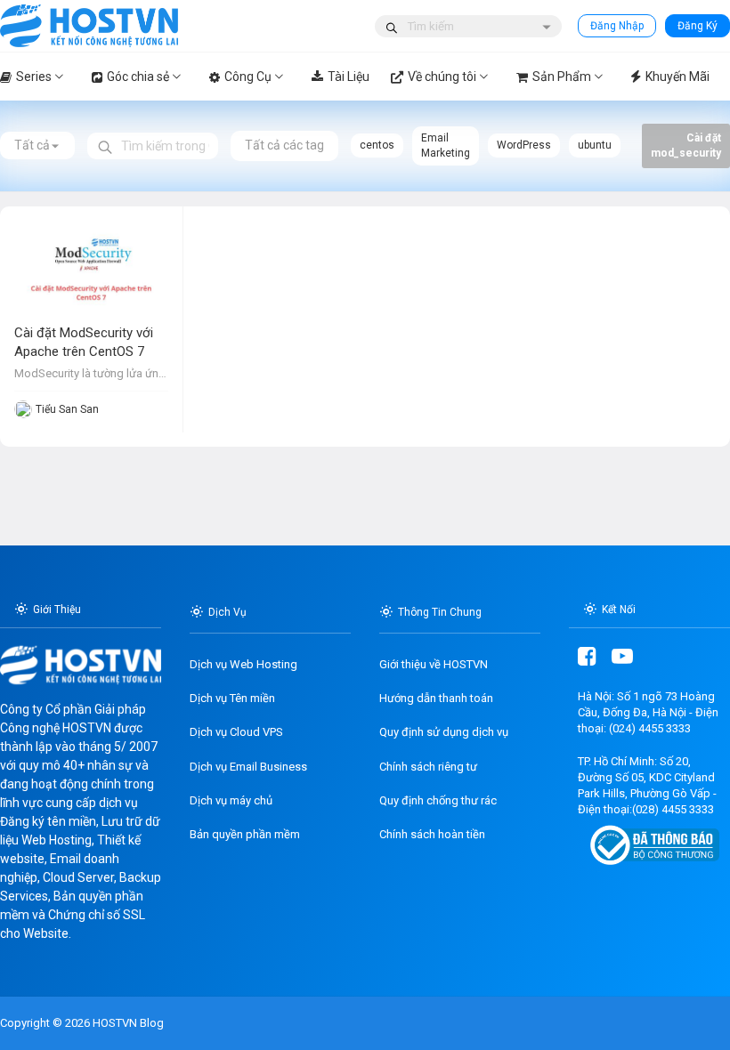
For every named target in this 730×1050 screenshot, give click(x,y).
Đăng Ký (697, 26)
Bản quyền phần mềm (245, 834)
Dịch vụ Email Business (248, 766)
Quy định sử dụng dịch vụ (443, 732)
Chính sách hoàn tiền (432, 834)
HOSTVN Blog (127, 1023)
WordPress (524, 145)
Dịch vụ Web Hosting (243, 664)
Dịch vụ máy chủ (231, 800)
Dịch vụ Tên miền (232, 698)
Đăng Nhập (617, 26)
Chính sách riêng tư (428, 766)
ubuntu (595, 145)
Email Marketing (445, 145)
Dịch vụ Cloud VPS (236, 732)
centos (377, 145)
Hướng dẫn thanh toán (436, 698)
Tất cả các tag (284, 145)
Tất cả (32, 145)
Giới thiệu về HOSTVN (433, 664)
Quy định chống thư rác (438, 800)
